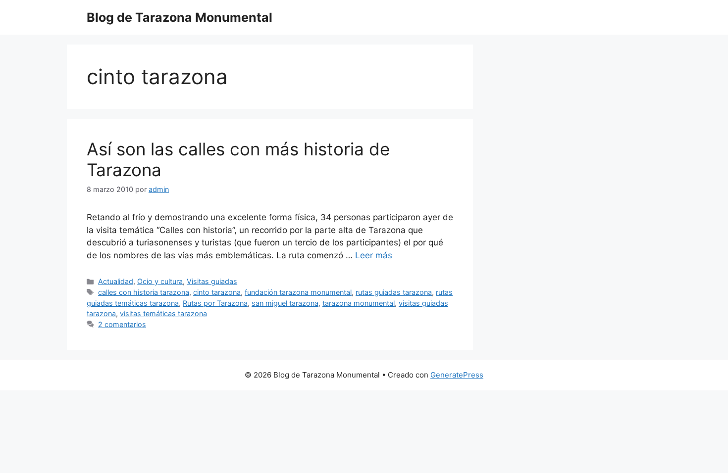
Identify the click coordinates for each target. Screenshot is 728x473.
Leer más (373, 255)
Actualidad (115, 281)
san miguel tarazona (285, 303)
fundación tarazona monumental (298, 292)
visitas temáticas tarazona (163, 313)
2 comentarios (122, 324)
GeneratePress (456, 374)
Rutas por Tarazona (215, 303)
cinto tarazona (217, 292)
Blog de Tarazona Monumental (179, 17)
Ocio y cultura (160, 281)
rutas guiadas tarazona (394, 292)
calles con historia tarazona (143, 292)
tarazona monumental (358, 303)
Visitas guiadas (212, 281)
